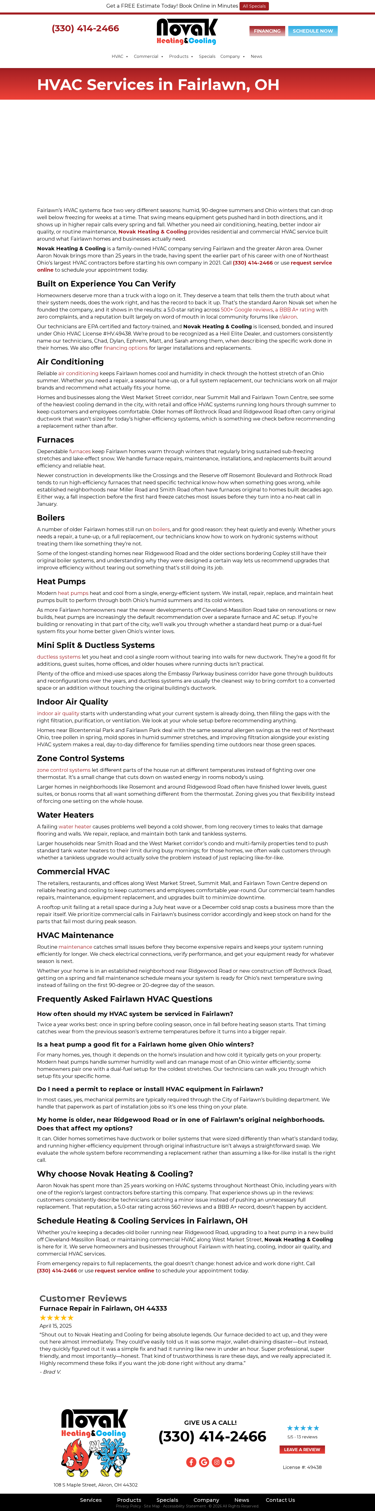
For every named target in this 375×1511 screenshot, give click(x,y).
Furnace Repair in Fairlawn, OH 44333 (103, 1308)
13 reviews (307, 1437)
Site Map (152, 1506)
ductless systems (59, 657)
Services (91, 1500)
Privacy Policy (128, 1506)
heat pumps (73, 593)
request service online (124, 1271)
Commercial (146, 56)
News (256, 56)
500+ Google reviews (247, 310)
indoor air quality (58, 713)
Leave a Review (302, 1449)
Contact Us (280, 1500)
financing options (126, 348)
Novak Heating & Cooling (152, 232)
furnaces (80, 451)
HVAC (117, 56)
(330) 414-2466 (85, 28)
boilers (161, 529)
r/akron (288, 317)
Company (230, 56)
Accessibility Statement (184, 1506)
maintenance (75, 947)
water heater (75, 827)
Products (178, 56)
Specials (207, 56)
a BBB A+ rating (295, 310)
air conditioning (78, 373)
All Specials (254, 6)
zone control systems (64, 770)
